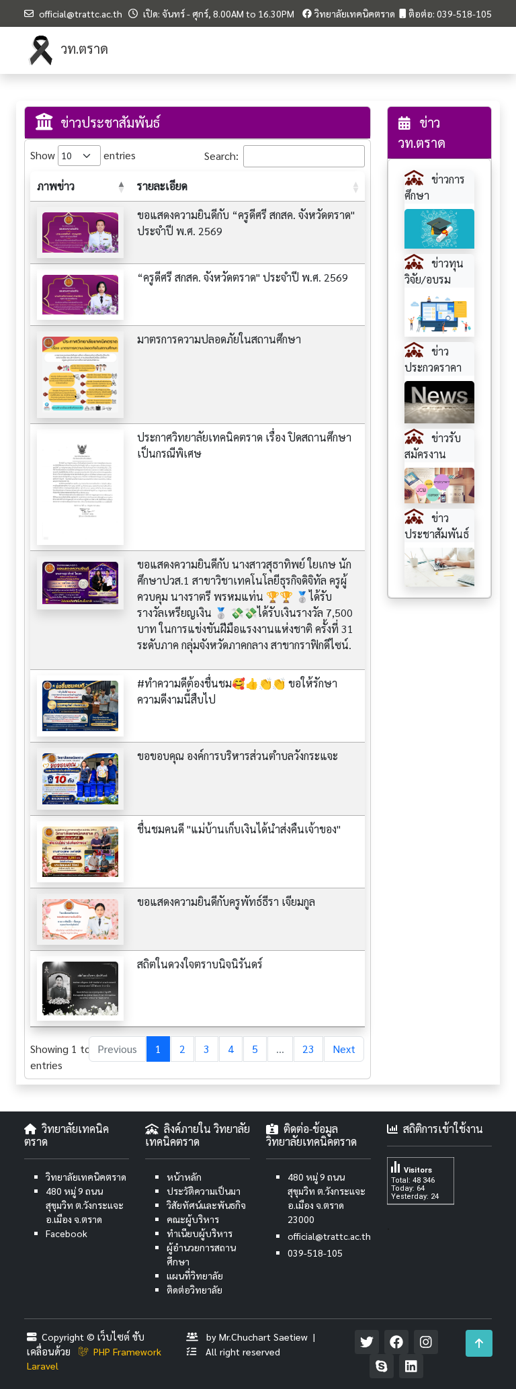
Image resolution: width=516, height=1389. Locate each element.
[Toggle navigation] (473, 50)
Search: (221, 156)
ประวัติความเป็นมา (204, 1191)
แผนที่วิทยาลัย (195, 1275)
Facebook (66, 1233)
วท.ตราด (83, 48)
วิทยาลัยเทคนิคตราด (354, 13)
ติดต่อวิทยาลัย (194, 1289)
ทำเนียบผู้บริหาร (199, 1233)
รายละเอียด (162, 186)
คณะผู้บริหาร (193, 1219)
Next (344, 1049)
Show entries (73, 155)
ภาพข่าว (56, 186)
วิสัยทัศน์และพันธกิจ (206, 1205)
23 (308, 1049)
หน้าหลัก (184, 1177)
